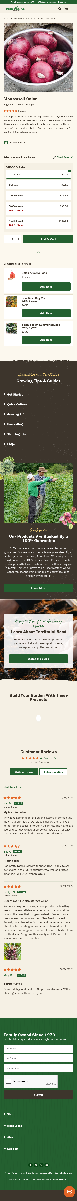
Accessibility (46, 1173)
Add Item (46, 286)
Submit (38, 1094)
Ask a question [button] (53, 772)
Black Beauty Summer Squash (41, 324)
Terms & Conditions (29, 1173)
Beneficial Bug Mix (33, 298)
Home (6, 18)
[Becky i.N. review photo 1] (12, 951)
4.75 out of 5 (48, 758)
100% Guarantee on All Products (51, 2)
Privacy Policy (11, 1173)
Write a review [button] (24, 772)
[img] (12, 798)
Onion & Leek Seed (23, 18)
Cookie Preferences (63, 1173)
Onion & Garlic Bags (34, 273)
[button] (11, 111)
